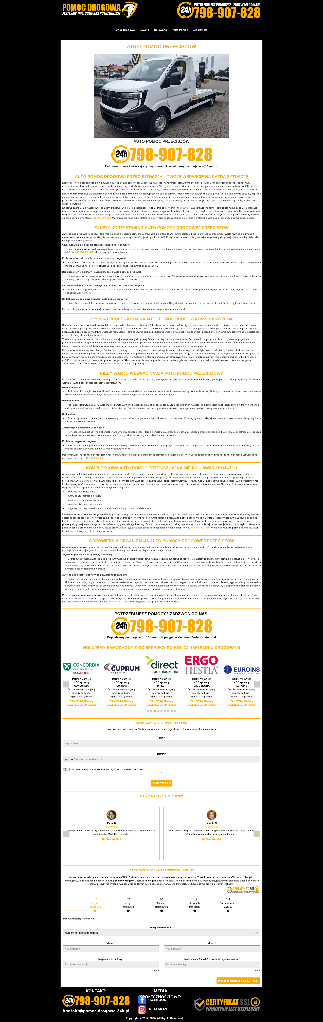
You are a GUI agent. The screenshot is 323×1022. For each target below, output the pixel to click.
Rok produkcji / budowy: (111, 959)
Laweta (144, 29)
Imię (162, 738)
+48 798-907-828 (101, 218)
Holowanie (161, 29)
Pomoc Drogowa (124, 29)
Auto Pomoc (180, 29)
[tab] (95, 904)
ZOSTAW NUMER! (161, 783)
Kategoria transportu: (162, 927)
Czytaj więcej (111, 839)
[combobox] (69, 759)
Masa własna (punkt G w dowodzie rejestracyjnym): (212, 959)
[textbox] (158, 933)
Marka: (111, 943)
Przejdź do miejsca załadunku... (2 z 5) (238, 980)
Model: (212, 943)
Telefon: (161, 754)
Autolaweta (200, 29)
